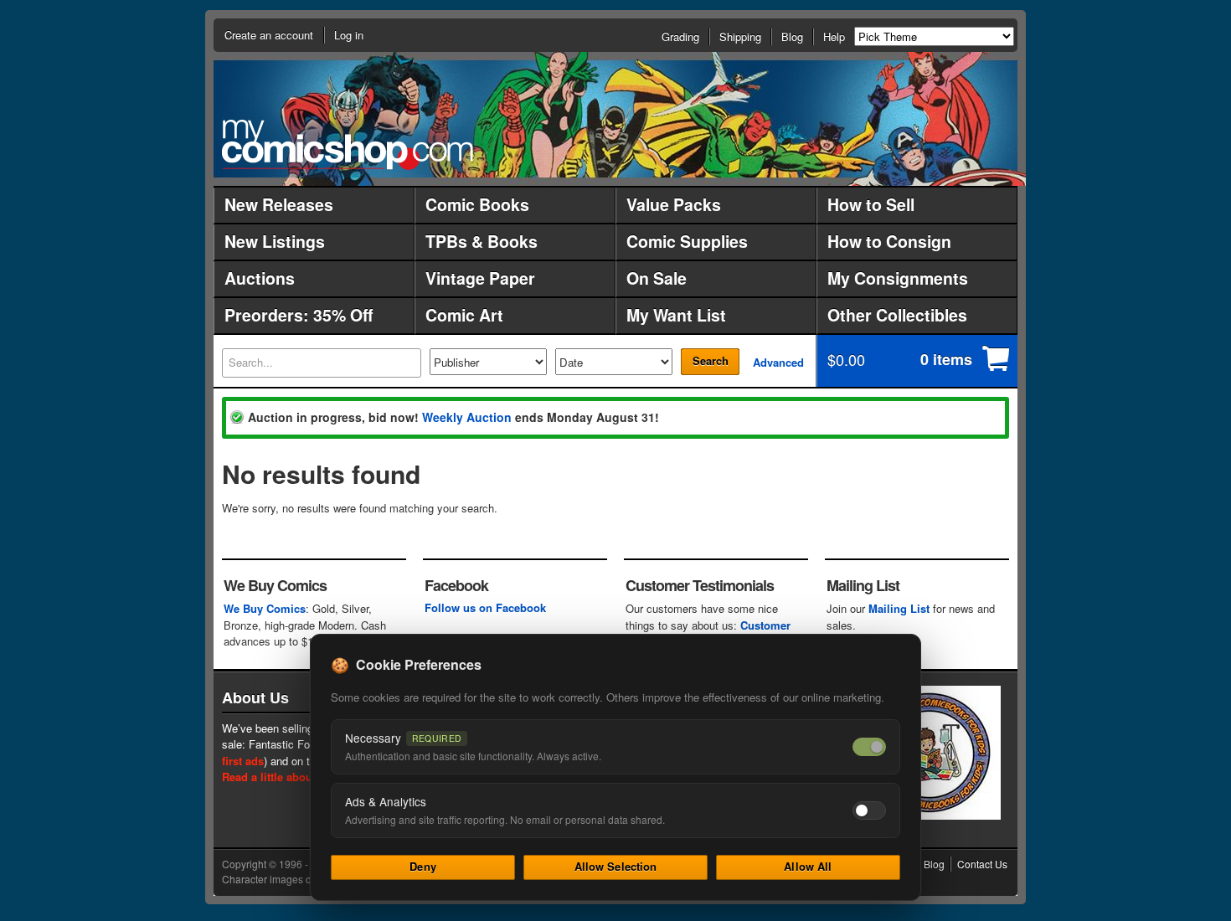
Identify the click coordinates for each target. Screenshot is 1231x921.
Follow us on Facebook (485, 607)
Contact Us (982, 864)
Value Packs (673, 204)
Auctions (259, 278)
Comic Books (477, 204)
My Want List (676, 315)
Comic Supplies (687, 241)
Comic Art (464, 315)
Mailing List (899, 608)
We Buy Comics (265, 608)
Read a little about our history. (300, 777)
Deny (422, 866)
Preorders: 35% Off (298, 315)
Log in (348, 35)
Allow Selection (615, 866)
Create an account (268, 35)
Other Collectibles (897, 315)
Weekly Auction (467, 417)
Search (711, 360)
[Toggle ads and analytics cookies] (869, 810)
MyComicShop (347, 144)
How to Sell (870, 204)
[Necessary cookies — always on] (869, 747)
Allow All (808, 866)
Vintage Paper (480, 278)
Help (834, 36)
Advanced (778, 362)
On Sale (656, 278)
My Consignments (897, 278)
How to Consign (889, 241)
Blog (792, 36)
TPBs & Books (481, 241)
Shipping (740, 36)
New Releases (278, 204)
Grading (680, 36)
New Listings (274, 241)
